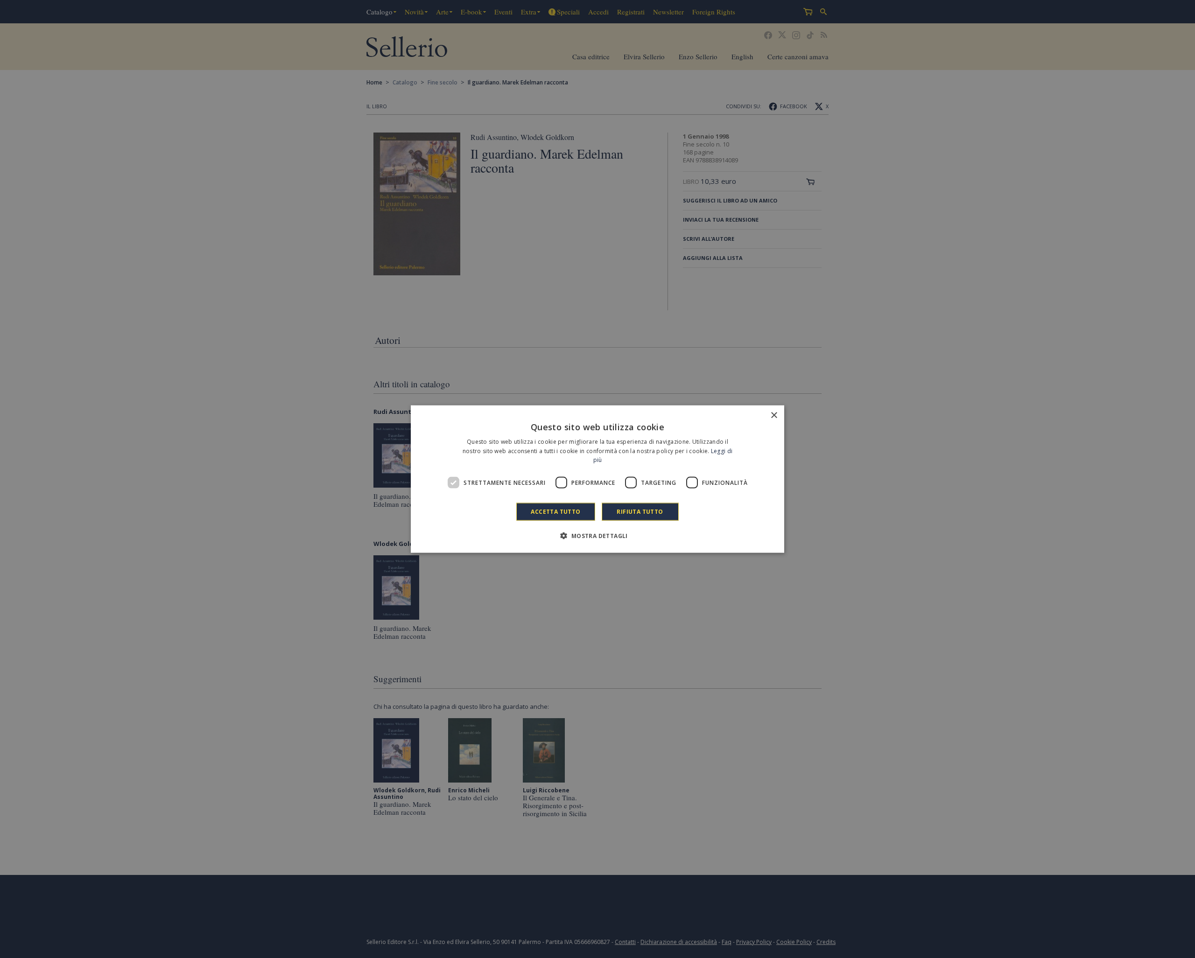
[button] (597, 535)
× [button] (773, 415)
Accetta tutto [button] (555, 512)
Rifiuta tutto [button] (640, 512)
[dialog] (597, 479)
